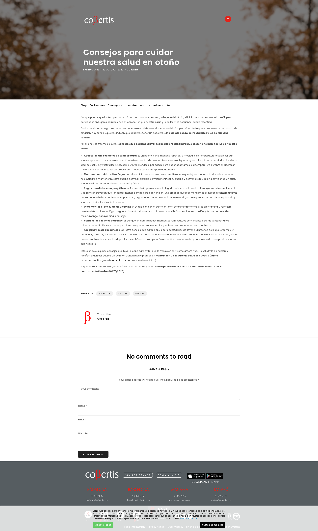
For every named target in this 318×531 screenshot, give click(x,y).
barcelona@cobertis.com (138, 500)
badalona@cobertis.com (97, 500)
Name (82, 405)
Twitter (123, 293)
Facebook (104, 293)
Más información (188, 518)
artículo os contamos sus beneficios (133, 260)
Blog (84, 105)
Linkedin (139, 293)
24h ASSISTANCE (138, 475)
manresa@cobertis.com (179, 500)
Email (82, 419)
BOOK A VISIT (169, 475)
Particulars (97, 105)
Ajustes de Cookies (212, 525)
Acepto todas (103, 525)
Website (83, 433)
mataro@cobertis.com (221, 500)
